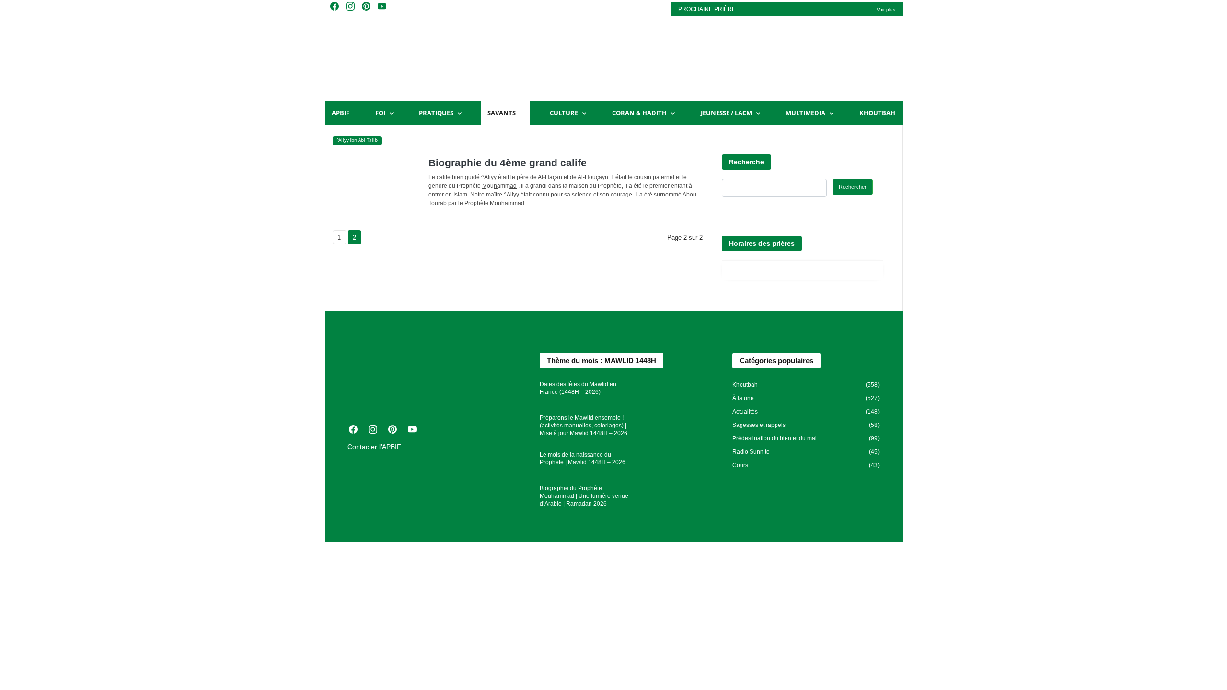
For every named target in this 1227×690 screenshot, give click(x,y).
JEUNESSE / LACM (726, 112)
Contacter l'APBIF (374, 446)
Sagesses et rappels (759, 425)
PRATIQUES (436, 112)
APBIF (340, 112)
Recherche (746, 162)
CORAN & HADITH (639, 112)
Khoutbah (877, 112)
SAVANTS (501, 112)
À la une (743, 398)
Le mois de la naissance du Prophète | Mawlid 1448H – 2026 (582, 458)
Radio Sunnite (751, 451)
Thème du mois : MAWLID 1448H (601, 360)
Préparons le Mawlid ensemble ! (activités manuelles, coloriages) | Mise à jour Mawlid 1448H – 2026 (583, 425)
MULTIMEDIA (805, 112)
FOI (380, 112)
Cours (740, 465)
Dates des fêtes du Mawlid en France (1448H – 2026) (578, 388)
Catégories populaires (776, 360)
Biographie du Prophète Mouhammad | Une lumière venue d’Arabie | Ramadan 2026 (584, 496)
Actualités (745, 411)
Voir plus (886, 9)
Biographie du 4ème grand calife (507, 162)
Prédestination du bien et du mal (774, 438)
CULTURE (564, 112)
